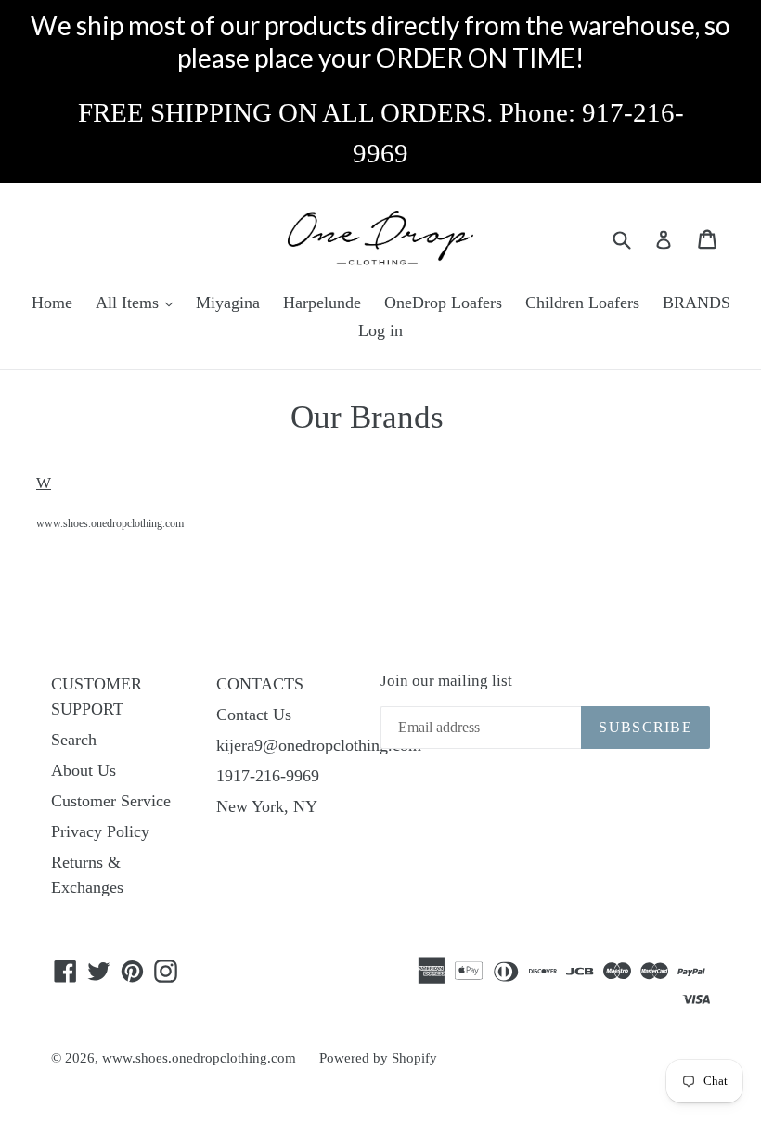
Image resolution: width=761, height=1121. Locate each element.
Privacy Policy (100, 831)
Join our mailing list (446, 680)
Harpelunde (322, 302)
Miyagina (228, 302)
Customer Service (111, 801)
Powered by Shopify (378, 1057)
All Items (129, 302)
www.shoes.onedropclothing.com (110, 523)
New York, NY (266, 806)
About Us (83, 770)
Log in (380, 330)
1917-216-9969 (267, 776)
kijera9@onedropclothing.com (318, 745)
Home (52, 302)
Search (74, 739)
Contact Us (253, 714)
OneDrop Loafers (443, 302)
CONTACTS (259, 684)
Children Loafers (582, 302)
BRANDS (696, 302)
